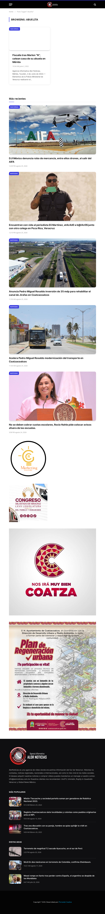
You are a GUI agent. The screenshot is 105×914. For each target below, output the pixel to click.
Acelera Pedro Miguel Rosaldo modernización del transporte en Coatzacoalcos (46, 360)
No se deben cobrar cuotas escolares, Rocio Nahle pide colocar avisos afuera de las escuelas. (50, 426)
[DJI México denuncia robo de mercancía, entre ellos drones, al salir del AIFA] (52, 129)
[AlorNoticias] (52, 4)
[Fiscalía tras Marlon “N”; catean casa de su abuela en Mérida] (29, 38)
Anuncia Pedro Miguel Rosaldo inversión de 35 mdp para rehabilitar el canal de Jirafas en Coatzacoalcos (50, 293)
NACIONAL (14, 29)
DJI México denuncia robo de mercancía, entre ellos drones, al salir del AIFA (50, 160)
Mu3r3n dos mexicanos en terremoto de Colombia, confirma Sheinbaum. (57, 862)
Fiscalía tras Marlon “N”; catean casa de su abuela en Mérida (28, 58)
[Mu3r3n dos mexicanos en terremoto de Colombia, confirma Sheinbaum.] (15, 865)
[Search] (94, 4)
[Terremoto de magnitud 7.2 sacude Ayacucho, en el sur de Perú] (15, 851)
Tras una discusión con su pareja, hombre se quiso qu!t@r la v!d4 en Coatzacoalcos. (55, 827)
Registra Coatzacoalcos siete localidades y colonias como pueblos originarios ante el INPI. (60, 813)
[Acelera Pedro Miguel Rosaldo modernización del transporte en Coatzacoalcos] (52, 329)
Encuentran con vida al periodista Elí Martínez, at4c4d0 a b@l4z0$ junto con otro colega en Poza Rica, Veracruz (51, 227)
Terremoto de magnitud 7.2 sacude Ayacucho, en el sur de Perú (53, 848)
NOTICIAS (14, 173)
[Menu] (10, 4)
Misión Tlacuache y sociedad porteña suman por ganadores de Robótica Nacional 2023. (57, 799)
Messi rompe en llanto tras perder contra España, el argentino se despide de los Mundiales (59, 877)
